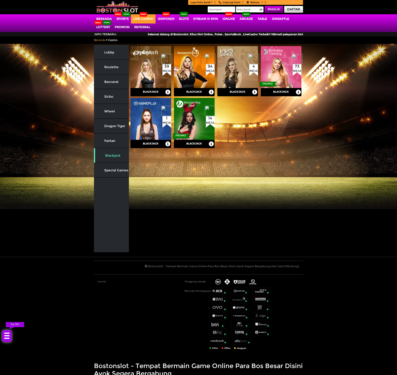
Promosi (122, 27)
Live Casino (143, 19)
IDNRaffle (280, 19)
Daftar (293, 9)
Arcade (246, 19)
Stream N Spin (205, 19)
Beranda (104, 19)
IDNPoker (166, 19)
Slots (184, 19)
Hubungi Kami (232, 2)
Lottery (103, 27)
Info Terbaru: (105, 34)
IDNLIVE (229, 19)
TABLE (262, 19)
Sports (122, 19)
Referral (142, 27)
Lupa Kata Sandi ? (201, 2)
